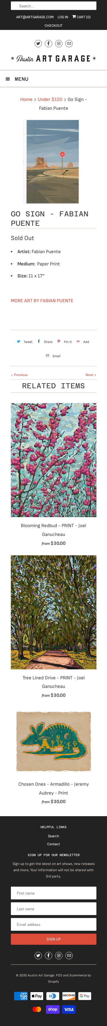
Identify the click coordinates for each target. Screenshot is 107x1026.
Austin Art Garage (41, 975)
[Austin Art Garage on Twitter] (38, 43)
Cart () (83, 17)
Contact (53, 844)
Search (53, 836)
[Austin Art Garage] (53, 59)
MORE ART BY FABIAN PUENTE (42, 301)
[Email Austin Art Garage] (69, 43)
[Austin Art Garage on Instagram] (58, 43)
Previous (20, 375)
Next (90, 375)
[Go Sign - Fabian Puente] (53, 161)
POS (59, 975)
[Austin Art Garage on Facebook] (48, 43)
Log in (63, 17)
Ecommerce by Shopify (69, 978)
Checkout (53, 25)
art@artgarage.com (35, 17)
